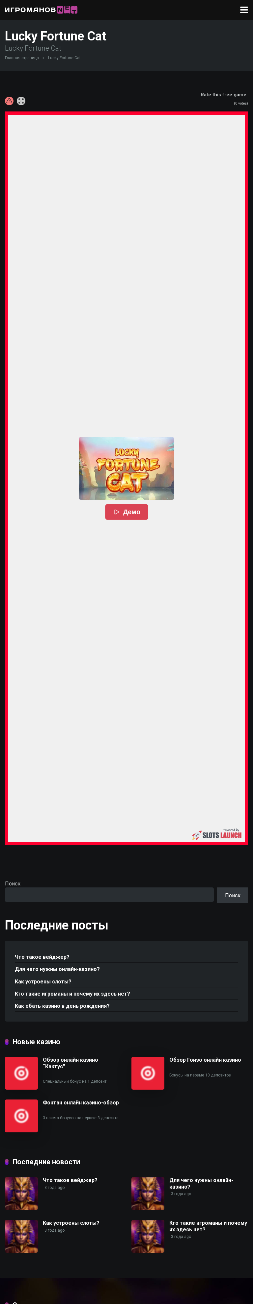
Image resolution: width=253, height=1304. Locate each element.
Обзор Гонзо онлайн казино (205, 1060)
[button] (126, 468)
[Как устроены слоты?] (21, 1251)
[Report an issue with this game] (9, 101)
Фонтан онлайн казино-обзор (81, 1102)
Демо (131, 512)
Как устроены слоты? (43, 981)
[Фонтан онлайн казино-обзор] (21, 1130)
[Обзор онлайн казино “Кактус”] (21, 1088)
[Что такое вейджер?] (21, 1208)
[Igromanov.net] (41, 9)
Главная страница (22, 58)
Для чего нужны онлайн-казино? (57, 969)
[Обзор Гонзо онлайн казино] (147, 1088)
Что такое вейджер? (42, 957)
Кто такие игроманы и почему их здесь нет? (72, 994)
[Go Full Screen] (21, 101)
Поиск (12, 884)
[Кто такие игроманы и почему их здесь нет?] (147, 1251)
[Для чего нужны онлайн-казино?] (147, 1208)
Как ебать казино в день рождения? (62, 1006)
